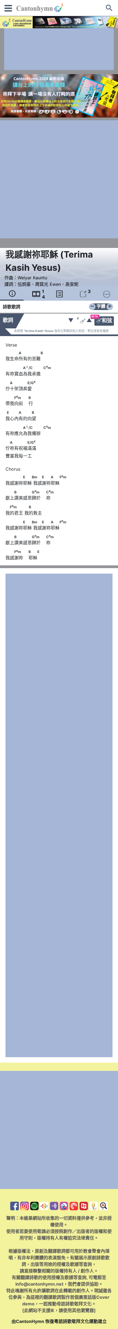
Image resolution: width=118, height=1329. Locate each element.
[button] (41, 112)
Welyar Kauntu (32, 277)
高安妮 (71, 284)
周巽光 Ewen (48, 284)
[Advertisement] (59, 49)
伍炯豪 (24, 284)
